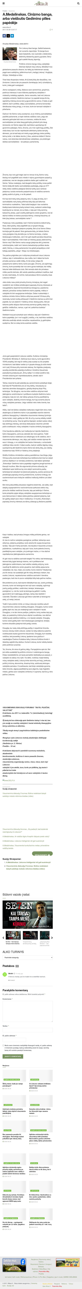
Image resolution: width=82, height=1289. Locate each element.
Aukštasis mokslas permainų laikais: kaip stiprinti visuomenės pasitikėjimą (14, 1111)
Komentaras (8, 999)
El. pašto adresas (10, 1036)
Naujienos (12, 11)
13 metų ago (19, 973)
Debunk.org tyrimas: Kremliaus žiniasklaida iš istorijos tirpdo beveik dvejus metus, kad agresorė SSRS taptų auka (13, 1198)
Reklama (64, 1284)
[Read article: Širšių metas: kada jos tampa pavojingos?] (14, 1076)
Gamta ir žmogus (10, 1218)
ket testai (8, 1277)
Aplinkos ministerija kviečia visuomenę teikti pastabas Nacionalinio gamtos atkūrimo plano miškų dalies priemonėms (40, 1137)
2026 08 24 (7, 1204)
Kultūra (7, 1130)
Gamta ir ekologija (11, 1079)
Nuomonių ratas (44, 1259)
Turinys (71, 1284)
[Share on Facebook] (4, 36)
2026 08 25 (7, 1088)
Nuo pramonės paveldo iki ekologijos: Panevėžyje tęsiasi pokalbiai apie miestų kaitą (13, 1136)
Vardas (6, 1026)
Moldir (10, 973)
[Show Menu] (4, 3)
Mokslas (41, 1266)
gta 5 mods (59, 1277)
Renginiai (57, 1284)
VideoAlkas (43, 1269)
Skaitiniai (35, 1269)
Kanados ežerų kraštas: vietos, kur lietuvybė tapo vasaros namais (40, 1111)
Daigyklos (50, 1277)
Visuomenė (34, 1264)
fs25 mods (15, 1277)
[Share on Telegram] (12, 36)
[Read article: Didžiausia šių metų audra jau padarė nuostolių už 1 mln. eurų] (41, 1214)
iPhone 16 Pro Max (39, 1277)
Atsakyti (12, 980)
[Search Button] (78, 3)
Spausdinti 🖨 (42, 855)
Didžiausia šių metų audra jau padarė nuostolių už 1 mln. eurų (40, 1223)
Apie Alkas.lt (47, 1286)
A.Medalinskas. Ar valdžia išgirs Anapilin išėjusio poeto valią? (26, 836)
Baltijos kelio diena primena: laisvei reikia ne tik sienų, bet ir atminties (40, 1169)
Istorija (34, 1163)
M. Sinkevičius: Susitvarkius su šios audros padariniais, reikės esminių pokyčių (40, 1197)
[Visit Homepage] (41, 3)
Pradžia (5, 11)
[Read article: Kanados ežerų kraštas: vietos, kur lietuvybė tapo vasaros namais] (41, 1101)
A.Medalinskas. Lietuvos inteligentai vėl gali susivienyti (23, 841)
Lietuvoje (34, 1079)
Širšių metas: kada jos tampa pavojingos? (13, 1085)
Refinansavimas (26, 1277)
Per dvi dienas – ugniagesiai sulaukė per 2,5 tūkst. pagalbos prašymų (14, 1224)
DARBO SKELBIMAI (70, 1277)
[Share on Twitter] (8, 36)
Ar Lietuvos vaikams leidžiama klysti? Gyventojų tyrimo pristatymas (40, 1086)
